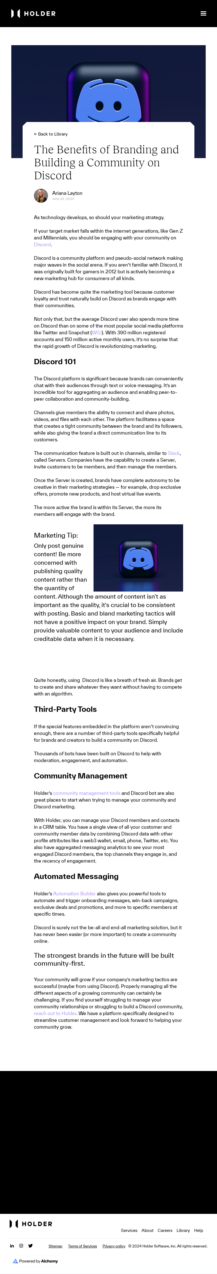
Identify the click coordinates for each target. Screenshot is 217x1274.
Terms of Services (82, 1246)
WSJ (97, 332)
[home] (103, 13)
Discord (42, 244)
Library (183, 1230)
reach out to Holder (55, 1013)
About (147, 1230)
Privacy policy (114, 1246)
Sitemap (55, 1246)
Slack (174, 453)
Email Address (54, 1170)
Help (198, 1230)
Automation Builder (74, 893)
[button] (203, 13)
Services (129, 1230)
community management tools (86, 793)
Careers (165, 1230)
